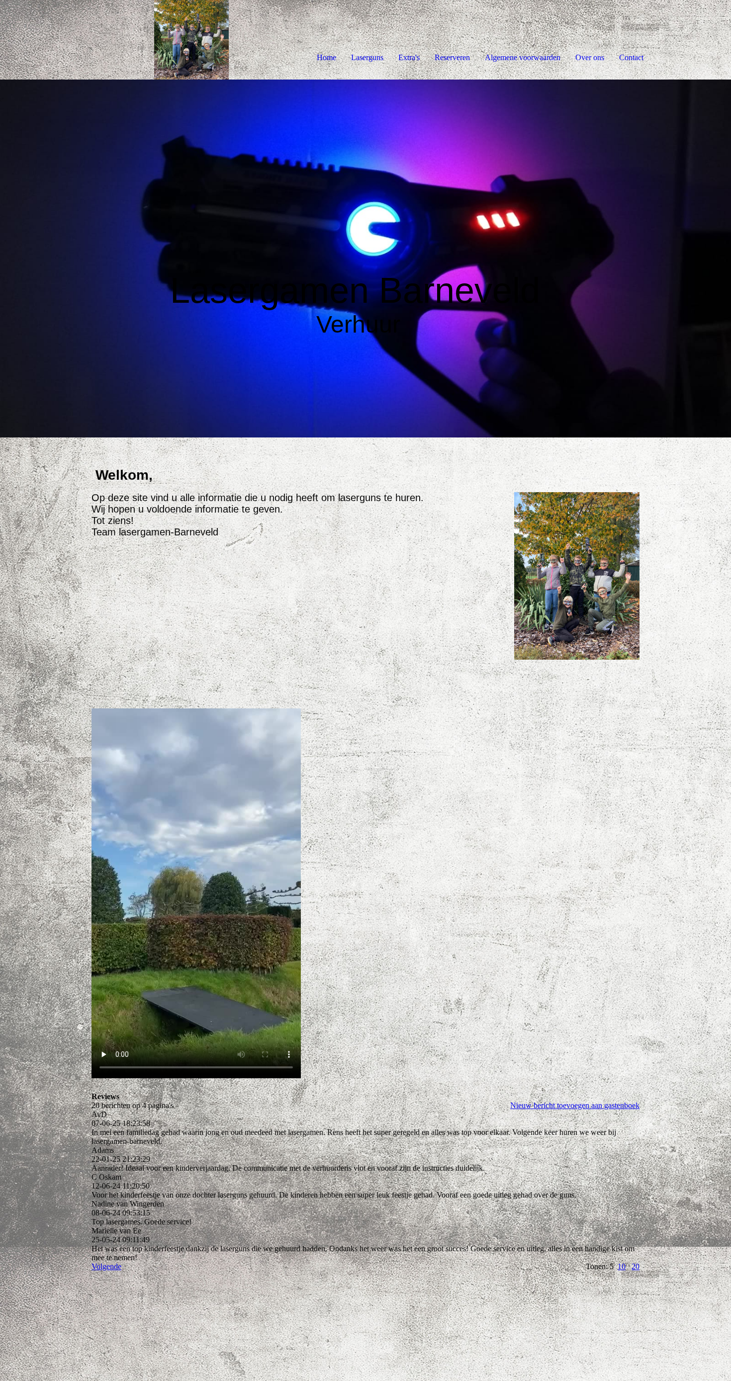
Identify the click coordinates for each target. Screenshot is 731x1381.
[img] (114, 40)
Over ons (589, 57)
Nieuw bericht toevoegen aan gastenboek (575, 1105)
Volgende (106, 1266)
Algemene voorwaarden (522, 57)
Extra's (409, 57)
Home (326, 57)
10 (622, 1266)
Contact (631, 57)
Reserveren (452, 57)
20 (636, 1266)
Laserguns (367, 57)
